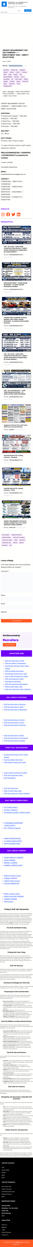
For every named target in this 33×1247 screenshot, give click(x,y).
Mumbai (12, 81)
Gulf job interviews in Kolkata (14, 741)
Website (4, 612)
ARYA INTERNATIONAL (12, 844)
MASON (15, 542)
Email (3, 604)
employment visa (6, 542)
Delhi (5, 74)
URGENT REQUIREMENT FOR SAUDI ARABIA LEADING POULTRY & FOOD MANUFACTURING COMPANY (15, 522)
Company (24, 72)
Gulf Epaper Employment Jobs (15, 762)
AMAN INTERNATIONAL (12, 838)
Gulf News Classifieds (13, 681)
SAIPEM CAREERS (10, 899)
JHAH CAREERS (9, 860)
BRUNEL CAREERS (10, 863)
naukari (18, 81)
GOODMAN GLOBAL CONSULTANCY (17, 812)
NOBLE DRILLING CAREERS (14, 896)
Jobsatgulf (10, 922)
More (3, 1177)
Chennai (12, 72)
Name (3, 595)
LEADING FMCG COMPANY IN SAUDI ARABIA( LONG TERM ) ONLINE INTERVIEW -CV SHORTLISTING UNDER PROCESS (16, 320)
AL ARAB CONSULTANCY (13, 841)
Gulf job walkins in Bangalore (15, 663)
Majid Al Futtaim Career (12, 876)
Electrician (22, 540)
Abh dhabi (6, 70)
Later (19, 10)
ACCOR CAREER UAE (11, 883)
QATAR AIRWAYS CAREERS (13, 858)
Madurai (6, 81)
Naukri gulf (25, 81)
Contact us (5, 1235)
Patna (5, 83)
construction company (19, 537)
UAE (3, 1167)
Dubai (9, 74)
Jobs (25, 674)
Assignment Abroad (16, 534)
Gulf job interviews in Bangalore (15, 710)
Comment (5, 571)
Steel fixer (4, 545)
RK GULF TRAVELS (11, 810)
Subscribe (27, 10)
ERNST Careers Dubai (12, 894)
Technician (12, 83)
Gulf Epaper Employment (14, 674)
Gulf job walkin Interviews (14, 671)
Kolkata (26, 79)
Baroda (5, 72)
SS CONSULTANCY (11, 807)
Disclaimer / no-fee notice (10, 1208)
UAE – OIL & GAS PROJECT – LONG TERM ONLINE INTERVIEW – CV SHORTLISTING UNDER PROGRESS (14, 392)
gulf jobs (16, 76)
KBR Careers (8, 902)
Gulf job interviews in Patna (14, 735)
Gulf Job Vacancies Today (14, 679)
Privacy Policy (6, 1205)
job (12, 79)
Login (3, 1230)
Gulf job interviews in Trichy (14, 722)
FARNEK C (7, 878)
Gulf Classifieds (9, 778)
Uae (11, 545)
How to (23, 76)
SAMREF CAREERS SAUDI (13, 865)
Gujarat (15, 74)
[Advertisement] (16, 25)
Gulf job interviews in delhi (14, 661)
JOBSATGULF (19, 1242)
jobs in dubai (18, 79)
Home (4, 91)
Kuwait (4, 1172)
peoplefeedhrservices (15, 65)
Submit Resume (6, 1232)
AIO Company (5, 534)
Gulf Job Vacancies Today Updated (17, 689)
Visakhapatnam (8, 86)
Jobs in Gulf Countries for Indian (16, 676)
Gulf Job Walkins (8, 76)
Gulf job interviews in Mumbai (15, 704)
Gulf (21, 74)
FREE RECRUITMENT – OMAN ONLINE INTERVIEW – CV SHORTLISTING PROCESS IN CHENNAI (15, 284)
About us (4, 1224)
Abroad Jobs (14, 70)
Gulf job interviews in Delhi (13, 707)
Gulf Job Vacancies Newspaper (16, 684)
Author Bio (5, 1210)
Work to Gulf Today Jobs (14, 687)
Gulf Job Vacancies (11, 788)
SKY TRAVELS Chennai (12, 828)
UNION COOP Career (11, 881)
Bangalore (22, 70)
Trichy (18, 83)
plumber (21, 542)
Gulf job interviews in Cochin (14, 720)
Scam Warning (6, 1213)
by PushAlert (4, 12)
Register (4, 1227)
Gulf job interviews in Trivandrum (16, 738)
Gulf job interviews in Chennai (15, 725)
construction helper (7, 540)
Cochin (18, 72)
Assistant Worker (6, 537)
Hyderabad (6, 79)
